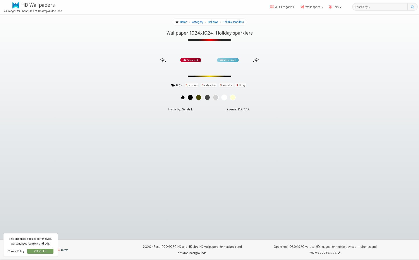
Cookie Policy (16, 251)
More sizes (229, 60)
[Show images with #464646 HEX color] (207, 97)
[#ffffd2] (233, 97)
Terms (64, 250)
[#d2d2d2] (216, 97)
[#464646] (207, 97)
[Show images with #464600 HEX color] (199, 97)
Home (183, 22)
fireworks (226, 85)
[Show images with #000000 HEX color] (190, 97)
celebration (208, 85)
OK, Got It (40, 251)
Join (336, 7)
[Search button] (412, 6)
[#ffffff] (224, 97)
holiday (240, 85)
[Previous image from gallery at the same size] (163, 60)
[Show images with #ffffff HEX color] (224, 97)
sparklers (191, 85)
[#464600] (199, 97)
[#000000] (190, 97)
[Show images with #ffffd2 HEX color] (233, 97)
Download (192, 60)
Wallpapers (312, 7)
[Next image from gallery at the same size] (256, 60)
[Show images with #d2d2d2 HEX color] (216, 97)
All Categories (284, 7)
